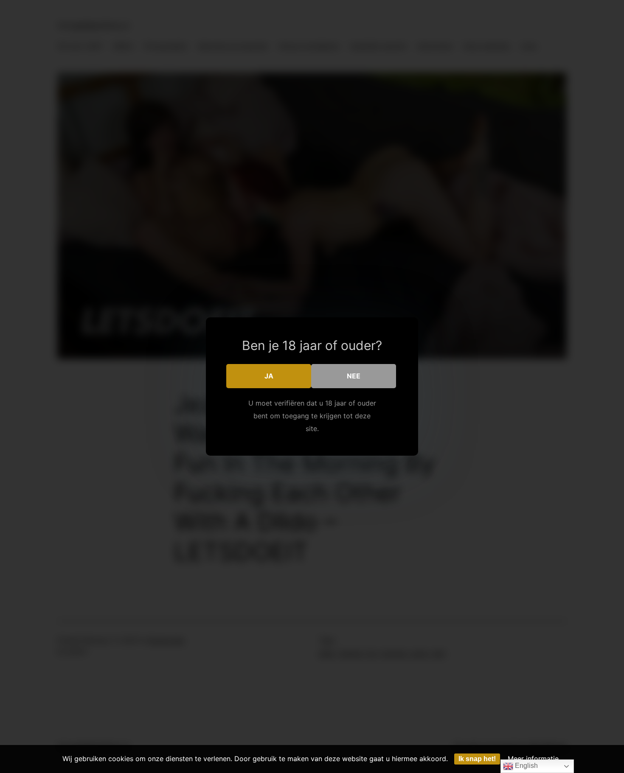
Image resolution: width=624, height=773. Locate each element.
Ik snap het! (477, 758)
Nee (353, 376)
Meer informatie (533, 758)
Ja (268, 376)
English (525, 765)
